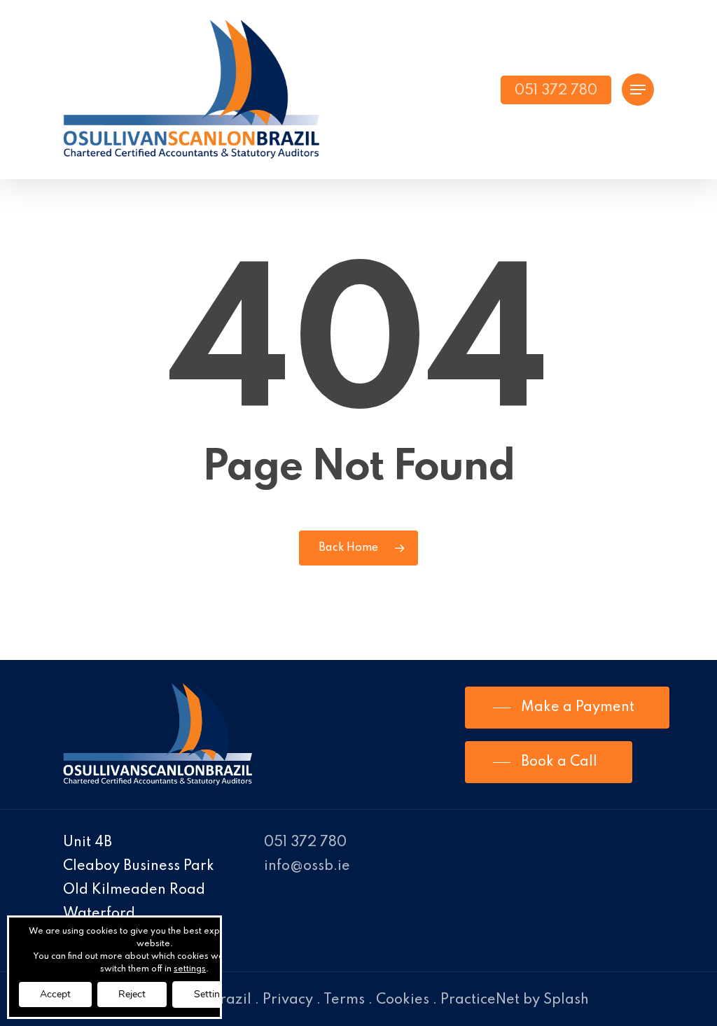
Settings (212, 994)
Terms (344, 1000)
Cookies (402, 1000)
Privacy (288, 1000)
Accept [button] (55, 994)
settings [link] (190, 969)
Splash (566, 1000)
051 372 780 (305, 843)
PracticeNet (480, 1000)
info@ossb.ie (307, 866)
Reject (132, 994)
